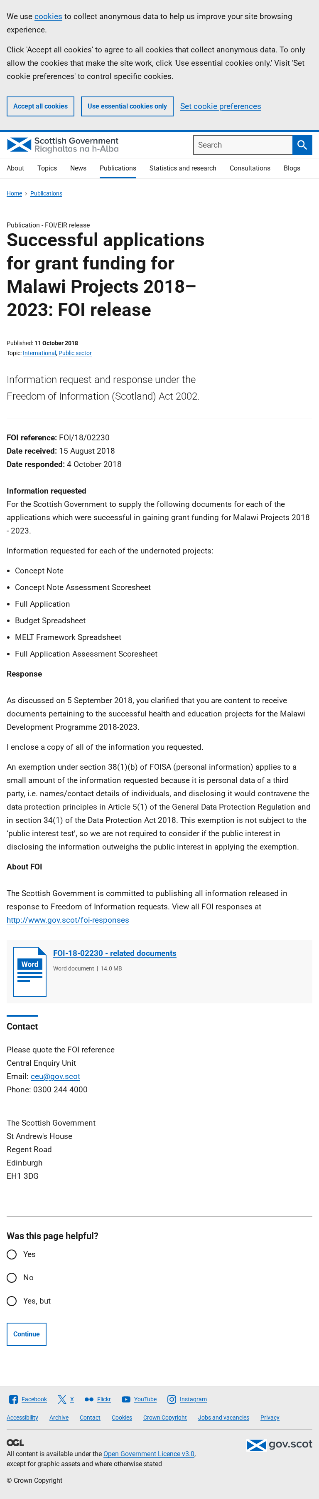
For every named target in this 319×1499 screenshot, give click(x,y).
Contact (90, 1417)
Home (14, 193)
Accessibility (22, 1417)
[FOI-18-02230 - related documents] (30, 972)
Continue (26, 1334)
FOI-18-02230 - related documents (115, 953)
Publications (118, 168)
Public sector (75, 353)
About (15, 168)
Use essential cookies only (127, 106)
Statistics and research (183, 168)
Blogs (292, 168)
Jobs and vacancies (223, 1417)
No (28, 1277)
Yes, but (37, 1301)
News (78, 168)
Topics (47, 168)
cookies (48, 16)
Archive (59, 1417)
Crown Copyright (165, 1417)
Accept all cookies (40, 106)
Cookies (122, 1417)
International (39, 353)
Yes (29, 1254)
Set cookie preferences (220, 106)
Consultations (250, 168)
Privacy (270, 1417)
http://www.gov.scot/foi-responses (68, 920)
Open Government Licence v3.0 (148, 1454)
